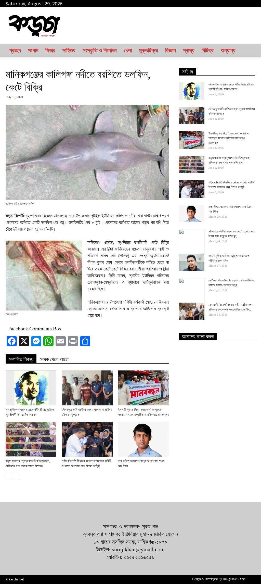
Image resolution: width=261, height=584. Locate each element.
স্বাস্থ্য (188, 50)
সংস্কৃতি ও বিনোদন (100, 50)
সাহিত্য (68, 50)
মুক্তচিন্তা (148, 50)
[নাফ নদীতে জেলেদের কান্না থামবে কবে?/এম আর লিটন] (143, 439)
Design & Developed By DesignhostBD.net (218, 579)
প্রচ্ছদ (15, 50)
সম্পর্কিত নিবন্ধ (21, 359)
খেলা (128, 50)
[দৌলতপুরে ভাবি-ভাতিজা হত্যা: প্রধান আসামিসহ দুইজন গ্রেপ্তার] (87, 387)
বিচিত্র (208, 50)
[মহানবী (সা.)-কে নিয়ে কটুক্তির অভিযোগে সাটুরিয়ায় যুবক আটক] (191, 262)
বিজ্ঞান (170, 50)
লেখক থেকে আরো (54, 359)
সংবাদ (33, 50)
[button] (249, 50)
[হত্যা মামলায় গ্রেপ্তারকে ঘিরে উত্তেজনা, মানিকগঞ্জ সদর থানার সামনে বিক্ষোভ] (31, 439)
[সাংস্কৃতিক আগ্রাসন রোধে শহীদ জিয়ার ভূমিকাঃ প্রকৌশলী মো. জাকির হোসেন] (31, 387)
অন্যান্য (228, 50)
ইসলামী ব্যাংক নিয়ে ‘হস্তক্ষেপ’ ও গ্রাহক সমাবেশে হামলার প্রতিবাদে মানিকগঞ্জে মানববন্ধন (228, 138)
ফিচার (50, 50)
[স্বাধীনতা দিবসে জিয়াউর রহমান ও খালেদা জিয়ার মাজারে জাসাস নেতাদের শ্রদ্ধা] (191, 291)
